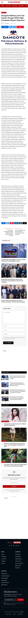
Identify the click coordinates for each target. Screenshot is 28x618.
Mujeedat (7, 23)
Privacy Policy (11, 491)
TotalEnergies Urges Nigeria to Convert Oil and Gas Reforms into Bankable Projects (17, 384)
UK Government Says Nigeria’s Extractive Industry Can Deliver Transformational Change (17, 398)
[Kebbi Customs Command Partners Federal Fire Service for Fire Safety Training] (5, 377)
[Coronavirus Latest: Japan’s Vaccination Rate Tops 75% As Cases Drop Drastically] (14, 456)
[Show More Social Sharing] (25, 27)
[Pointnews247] (14, 2)
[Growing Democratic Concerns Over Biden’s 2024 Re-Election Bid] (14, 415)
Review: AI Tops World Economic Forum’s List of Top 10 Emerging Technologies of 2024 (14, 445)
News (2, 5)
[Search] (26, 2)
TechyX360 (21, 611)
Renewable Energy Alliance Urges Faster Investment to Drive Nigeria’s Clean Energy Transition (12, 281)
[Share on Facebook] (5, 27)
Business (21, 5)
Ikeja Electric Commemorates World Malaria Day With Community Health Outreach (8, 233)
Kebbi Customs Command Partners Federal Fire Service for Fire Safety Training (17, 377)
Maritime (14, 5)
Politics (8, 5)
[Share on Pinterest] (20, 27)
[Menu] (2, 2)
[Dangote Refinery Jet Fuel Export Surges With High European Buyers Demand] (14, 45)
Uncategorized (5, 421)
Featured (4, 441)
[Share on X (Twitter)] (12, 27)
